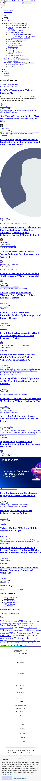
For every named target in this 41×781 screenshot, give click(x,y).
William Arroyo (15, 345)
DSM (33, 623)
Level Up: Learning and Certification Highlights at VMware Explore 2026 (18, 494)
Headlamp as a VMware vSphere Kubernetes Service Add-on (16, 511)
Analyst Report (13, 621)
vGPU (35, 635)
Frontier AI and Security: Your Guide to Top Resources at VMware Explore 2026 (19, 274)
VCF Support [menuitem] (12, 66)
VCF (11, 633)
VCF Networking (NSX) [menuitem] (15, 45)
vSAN (7, 645)
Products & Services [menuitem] (10, 23)
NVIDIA (3, 630)
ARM (20, 621)
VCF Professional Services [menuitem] (16, 64)
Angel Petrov (4, 323)
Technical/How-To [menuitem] (9, 40)
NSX (35, 628)
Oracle (12, 630)
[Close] (37, 757)
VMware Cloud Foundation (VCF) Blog (24, 1)
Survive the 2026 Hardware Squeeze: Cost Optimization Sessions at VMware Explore (19, 418)
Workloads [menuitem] (11, 54)
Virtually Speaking (5, 638)
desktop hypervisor (26, 623)
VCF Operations (28, 636)
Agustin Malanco (26, 345)
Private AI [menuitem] (11, 50)
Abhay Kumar (4, 128)
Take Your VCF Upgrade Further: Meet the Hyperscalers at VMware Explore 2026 (19, 119)
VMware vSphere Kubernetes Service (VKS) (13, 223)
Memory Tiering (28, 628)
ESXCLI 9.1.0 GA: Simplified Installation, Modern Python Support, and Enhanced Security (20, 315)
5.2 (1, 621)
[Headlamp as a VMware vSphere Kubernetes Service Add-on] (14, 504)
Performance (18, 630)
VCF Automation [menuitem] (13, 47)
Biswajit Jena (4, 303)
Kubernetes (19, 627)
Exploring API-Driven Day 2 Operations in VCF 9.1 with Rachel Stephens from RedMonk (19, 381)
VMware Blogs (8, 10)
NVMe (8, 630)
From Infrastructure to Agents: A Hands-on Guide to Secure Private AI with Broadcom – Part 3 (20, 335)
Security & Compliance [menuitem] (15, 52)
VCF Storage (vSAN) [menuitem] (14, 43)
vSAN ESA (12, 645)
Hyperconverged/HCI (6, 628)
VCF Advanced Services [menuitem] (15, 34)
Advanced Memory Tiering (12, 613)
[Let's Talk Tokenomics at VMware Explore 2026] (9, 84)
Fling (24, 625)
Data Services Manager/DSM (12, 623)
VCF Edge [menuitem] (11, 29)
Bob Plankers (4, 283)
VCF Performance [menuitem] (13, 57)
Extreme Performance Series (11, 625)
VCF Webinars (8, 606)
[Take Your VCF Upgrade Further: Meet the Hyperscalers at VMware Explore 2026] (19, 110)
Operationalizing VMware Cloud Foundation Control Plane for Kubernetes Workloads (20, 444)
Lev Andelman (13, 264)
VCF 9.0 (21, 632)
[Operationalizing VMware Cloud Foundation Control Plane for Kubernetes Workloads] (20, 435)
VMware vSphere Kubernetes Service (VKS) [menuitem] (21, 27)
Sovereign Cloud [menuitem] (13, 61)
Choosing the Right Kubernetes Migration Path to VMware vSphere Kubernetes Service (17, 295)
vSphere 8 (26, 645)
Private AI (32, 630)
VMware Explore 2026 (11, 597)
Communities (8, 12)
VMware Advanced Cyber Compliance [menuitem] (23, 36)
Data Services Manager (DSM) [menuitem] (20, 38)
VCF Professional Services (8, 247)
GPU (30, 625)
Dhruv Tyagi (4, 519)
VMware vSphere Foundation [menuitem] (17, 25)
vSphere (19, 645)
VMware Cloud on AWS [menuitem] (15, 32)
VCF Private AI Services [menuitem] (15, 31)
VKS (12, 638)
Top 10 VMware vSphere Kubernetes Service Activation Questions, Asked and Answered (19, 254)
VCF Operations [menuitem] (13, 48)
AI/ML (6, 621)
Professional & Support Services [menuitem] (13, 63)
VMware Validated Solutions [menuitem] (16, 55)
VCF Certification (9, 604)
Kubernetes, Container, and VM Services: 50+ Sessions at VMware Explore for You (20, 399)
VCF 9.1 (31, 633)
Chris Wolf (3, 578)
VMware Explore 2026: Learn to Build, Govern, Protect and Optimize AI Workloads (19, 570)
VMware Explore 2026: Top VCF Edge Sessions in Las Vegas (19, 529)
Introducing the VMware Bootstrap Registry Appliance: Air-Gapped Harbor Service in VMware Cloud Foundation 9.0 (20, 550)
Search (2, 3)
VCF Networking (16, 635)
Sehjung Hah (4, 389)
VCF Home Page (9, 599)
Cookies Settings (20, 778)
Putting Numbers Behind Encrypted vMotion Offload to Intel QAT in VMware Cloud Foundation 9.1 (17, 357)
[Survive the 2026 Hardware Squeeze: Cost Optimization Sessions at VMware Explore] (8, 410)
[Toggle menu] (1, 7)
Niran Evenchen (5, 345)
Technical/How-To (5, 543)
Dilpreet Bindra (4, 407)
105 (5, 582)
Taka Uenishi (4, 218)
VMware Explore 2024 (29, 641)
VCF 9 (14, 633)
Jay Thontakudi (4, 242)
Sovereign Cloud (4, 633)
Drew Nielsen (4, 501)
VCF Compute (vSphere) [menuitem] (15, 41)
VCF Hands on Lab (10, 600)
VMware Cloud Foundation (8, 86)
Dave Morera (4, 365)
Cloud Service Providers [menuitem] (11, 59)
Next (8, 582)
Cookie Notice (6, 774)
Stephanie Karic (5, 536)
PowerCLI (26, 630)
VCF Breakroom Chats (11, 602)
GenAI (27, 625)
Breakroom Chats (29, 621)
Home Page (3, 135)
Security (38, 630)
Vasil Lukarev (4, 264)
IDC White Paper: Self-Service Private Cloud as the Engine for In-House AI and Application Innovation (20, 142)
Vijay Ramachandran (6, 427)
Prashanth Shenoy (5, 107)
